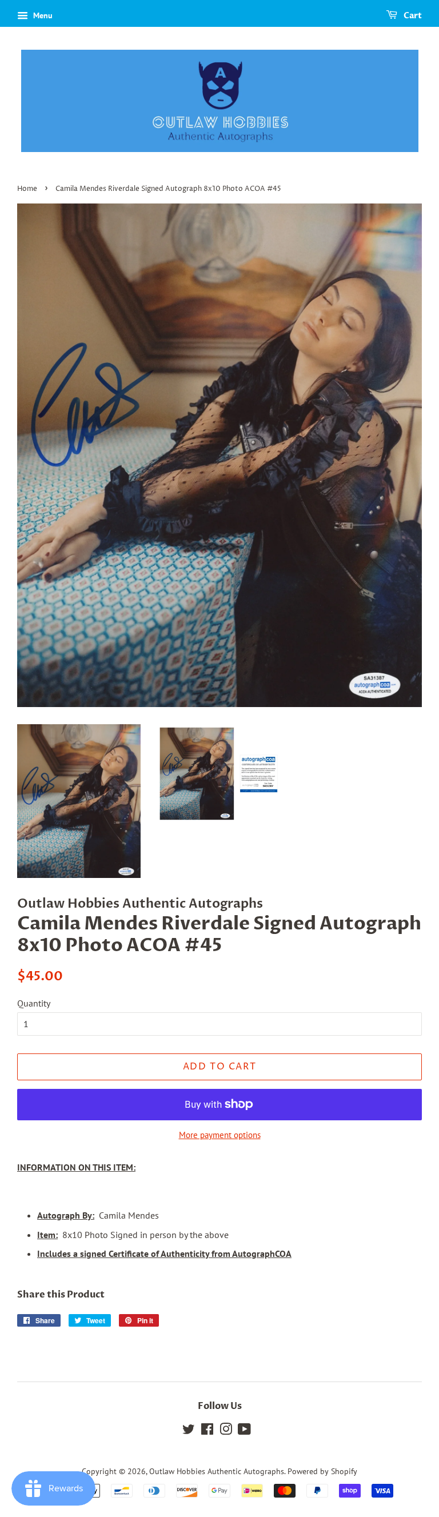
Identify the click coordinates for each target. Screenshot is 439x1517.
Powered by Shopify (322, 1471)
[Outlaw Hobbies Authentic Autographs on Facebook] (207, 1431)
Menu (42, 15)
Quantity (33, 1003)
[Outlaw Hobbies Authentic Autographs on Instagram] (226, 1431)
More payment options (220, 1134)
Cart (412, 15)
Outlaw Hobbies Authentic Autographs (216, 1471)
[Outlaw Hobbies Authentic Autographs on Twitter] (188, 1431)
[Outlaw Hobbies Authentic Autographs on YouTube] (244, 1431)
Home (27, 189)
